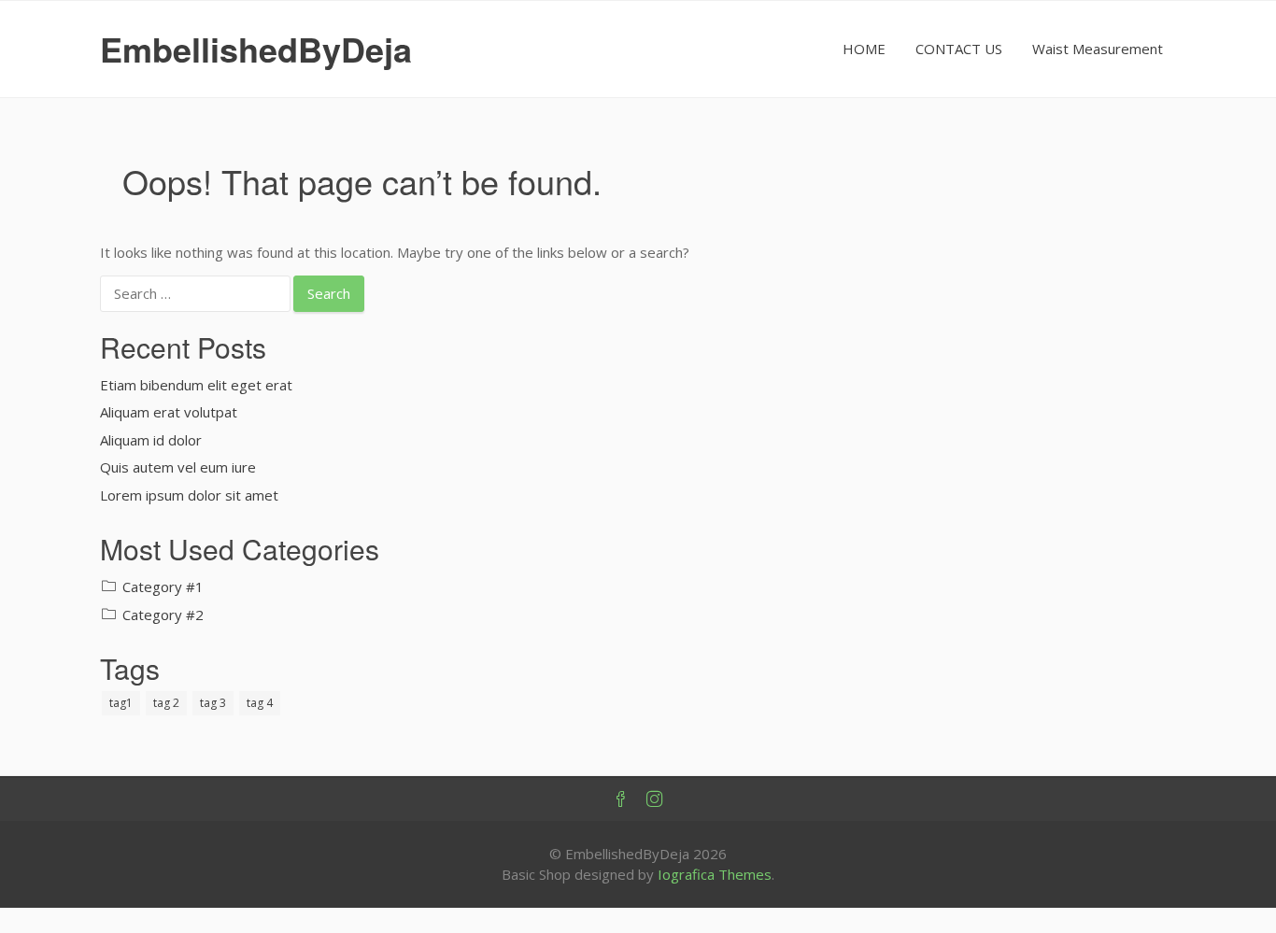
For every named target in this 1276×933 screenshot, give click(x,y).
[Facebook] (621, 799)
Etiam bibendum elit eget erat (196, 384)
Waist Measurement (1097, 48)
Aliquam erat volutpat (168, 412)
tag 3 (213, 703)
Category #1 (163, 586)
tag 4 (260, 703)
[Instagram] (655, 799)
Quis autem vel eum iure (178, 467)
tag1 (121, 703)
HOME (864, 48)
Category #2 (163, 614)
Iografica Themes (715, 874)
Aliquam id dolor (151, 440)
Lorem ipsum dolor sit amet (189, 495)
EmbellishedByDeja (256, 48)
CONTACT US (958, 48)
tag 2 (166, 703)
